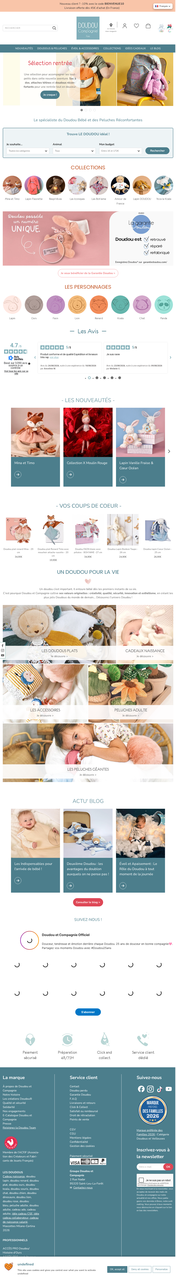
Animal (57, 144)
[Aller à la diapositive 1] (81, 110)
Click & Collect (79, 1107)
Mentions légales (80, 1138)
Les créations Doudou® (17, 1099)
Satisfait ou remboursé (84, 1111)
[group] (12, 188)
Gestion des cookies (82, 1146)
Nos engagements (14, 1111)
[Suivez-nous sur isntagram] (2, 650)
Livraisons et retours (82, 1103)
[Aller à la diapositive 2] (86, 110)
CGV (73, 1129)
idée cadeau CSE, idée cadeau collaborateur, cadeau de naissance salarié (21, 1218)
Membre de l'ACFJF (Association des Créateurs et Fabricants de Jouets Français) (21, 1157)
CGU (73, 1134)
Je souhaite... (15, 144)
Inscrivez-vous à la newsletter (153, 1153)
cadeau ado (19, 1209)
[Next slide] (169, 82)
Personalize (161, 1269)
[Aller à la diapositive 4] (94, 110)
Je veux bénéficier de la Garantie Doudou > (88, 273)
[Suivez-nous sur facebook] (2, 645)
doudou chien (17, 1193)
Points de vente (79, 1119)
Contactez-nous (83, 1188)
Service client (83, 1078)
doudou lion (23, 1197)
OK (168, 1167)
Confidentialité (79, 1142)
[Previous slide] (7, 82)
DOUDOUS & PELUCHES (52, 48)
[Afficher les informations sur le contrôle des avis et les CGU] (29, 363)
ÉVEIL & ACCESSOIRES (85, 48)
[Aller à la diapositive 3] (90, 110)
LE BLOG (155, 48)
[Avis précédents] (34, 357)
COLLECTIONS (112, 48)
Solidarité (9, 1107)
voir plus (54, 357)
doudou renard (19, 1181)
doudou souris (19, 1189)
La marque (14, 1078)
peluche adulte (19, 1205)
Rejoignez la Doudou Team (19, 1128)
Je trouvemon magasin (111, 30)
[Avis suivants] (170, 357)
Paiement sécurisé (81, 1156)
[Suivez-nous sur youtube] (2, 655)
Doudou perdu (78, 1090)
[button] (162, 6)
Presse (7, 1124)
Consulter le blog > (88, 902)
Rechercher (157, 151)
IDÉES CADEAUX (135, 48)
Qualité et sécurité (14, 1103)
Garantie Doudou (80, 1095)
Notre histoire (11, 1095)
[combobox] (28, 151)
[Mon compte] (125, 26)
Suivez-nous (149, 1078)
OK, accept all (117, 1269)
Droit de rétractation (82, 1115)
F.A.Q (73, 1099)
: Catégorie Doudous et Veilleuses (153, 1134)
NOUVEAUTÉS (24, 48)
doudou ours (16, 1185)
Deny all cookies (140, 1269)
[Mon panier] (148, 26)
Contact (74, 1086)
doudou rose (10, 1201)
